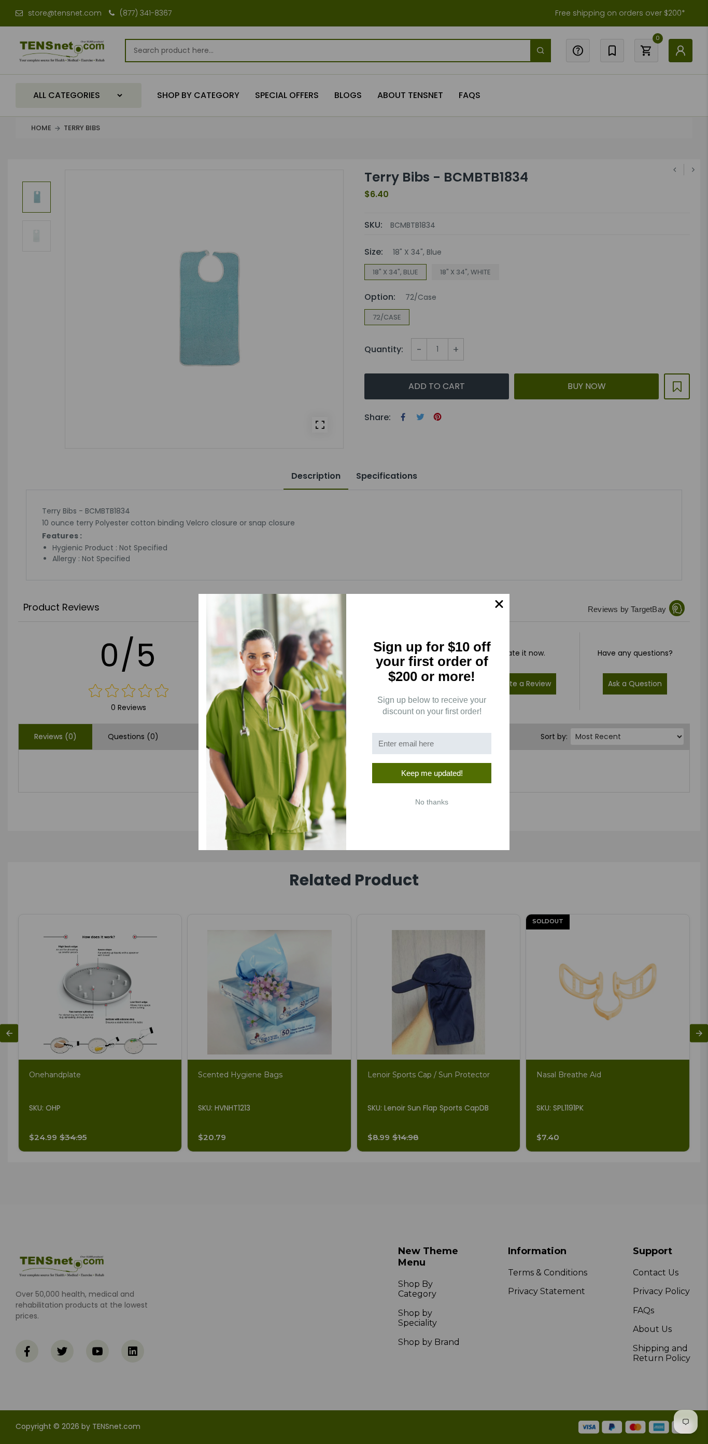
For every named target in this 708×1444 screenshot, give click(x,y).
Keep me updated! (432, 773)
